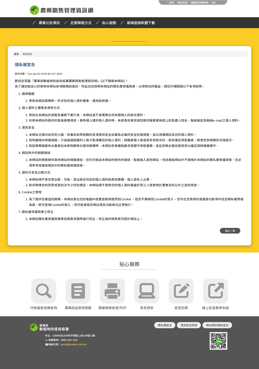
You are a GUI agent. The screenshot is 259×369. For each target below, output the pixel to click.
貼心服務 (109, 22)
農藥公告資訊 (49, 22)
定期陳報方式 (81, 22)
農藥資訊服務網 (199, 2)
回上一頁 (230, 230)
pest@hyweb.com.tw (74, 344)
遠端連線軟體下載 (141, 22)
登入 (214, 2)
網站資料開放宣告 (217, 325)
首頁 (171, 2)
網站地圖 (182, 2)
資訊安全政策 (188, 325)
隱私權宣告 (165, 325)
